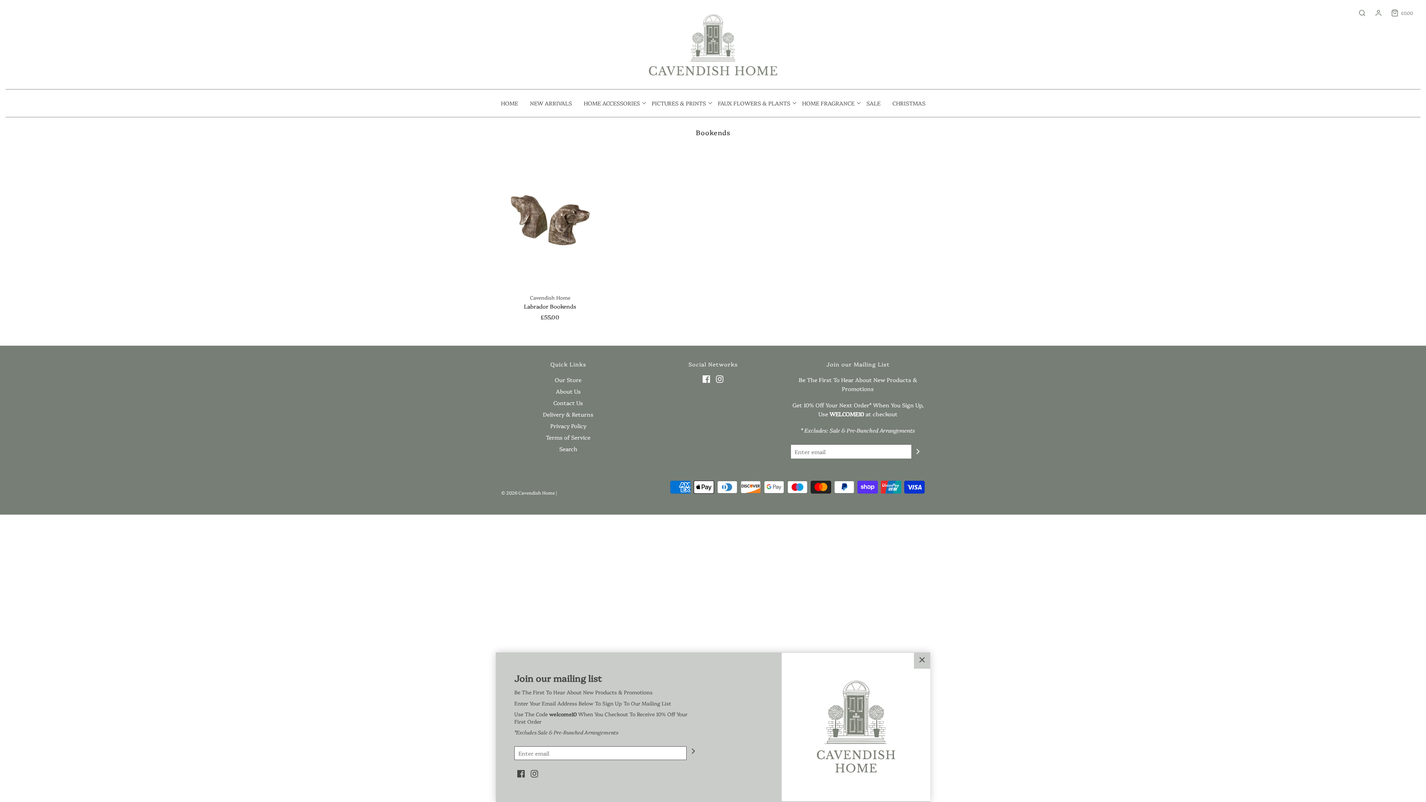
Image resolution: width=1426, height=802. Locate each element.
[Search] (1358, 13)
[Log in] (1375, 13)
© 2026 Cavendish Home (528, 492)
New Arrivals (551, 103)
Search (568, 449)
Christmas (908, 103)
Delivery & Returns (568, 414)
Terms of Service (568, 437)
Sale (873, 103)
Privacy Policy (568, 426)
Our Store (568, 380)
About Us (568, 391)
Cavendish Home (550, 297)
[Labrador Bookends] (550, 217)
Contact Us (568, 403)
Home (509, 103)
